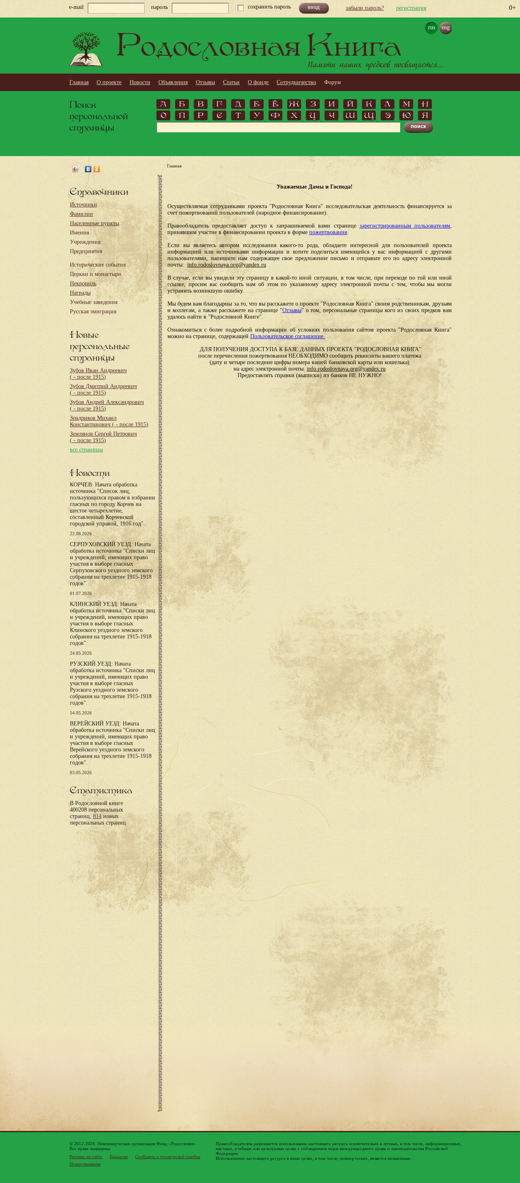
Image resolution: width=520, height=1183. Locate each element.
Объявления (173, 82)
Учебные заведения (93, 302)
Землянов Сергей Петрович (103, 437)
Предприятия (86, 251)
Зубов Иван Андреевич (98, 373)
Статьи (231, 82)
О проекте (109, 82)
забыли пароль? (365, 8)
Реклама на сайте (85, 1156)
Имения (79, 233)
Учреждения (85, 242)
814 (97, 816)
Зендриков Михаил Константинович (109, 421)
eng (446, 27)
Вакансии (119, 1156)
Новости (140, 82)
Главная (79, 82)
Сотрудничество (296, 82)
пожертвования (328, 232)
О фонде (258, 82)
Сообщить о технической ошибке (167, 1156)
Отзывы (205, 82)
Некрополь (83, 283)
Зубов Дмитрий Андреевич (103, 389)
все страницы (86, 450)
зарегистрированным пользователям (405, 226)
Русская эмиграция (93, 311)
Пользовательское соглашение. (287, 336)
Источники (83, 205)
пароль (159, 7)
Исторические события (98, 265)
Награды (80, 293)
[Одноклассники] (97, 169)
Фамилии (81, 214)
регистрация (411, 8)
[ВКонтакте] (88, 169)
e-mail (76, 7)
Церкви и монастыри (95, 274)
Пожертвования (84, 1163)
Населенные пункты (94, 223)
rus (431, 27)
